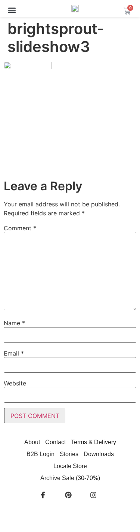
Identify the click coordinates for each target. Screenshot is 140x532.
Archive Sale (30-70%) (70, 478)
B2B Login (41, 454)
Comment (20, 228)
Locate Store (70, 466)
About (32, 442)
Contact (55, 442)
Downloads (99, 454)
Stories (69, 454)
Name (14, 323)
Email (14, 353)
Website (15, 383)
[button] (12, 10)
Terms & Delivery (93, 442)
